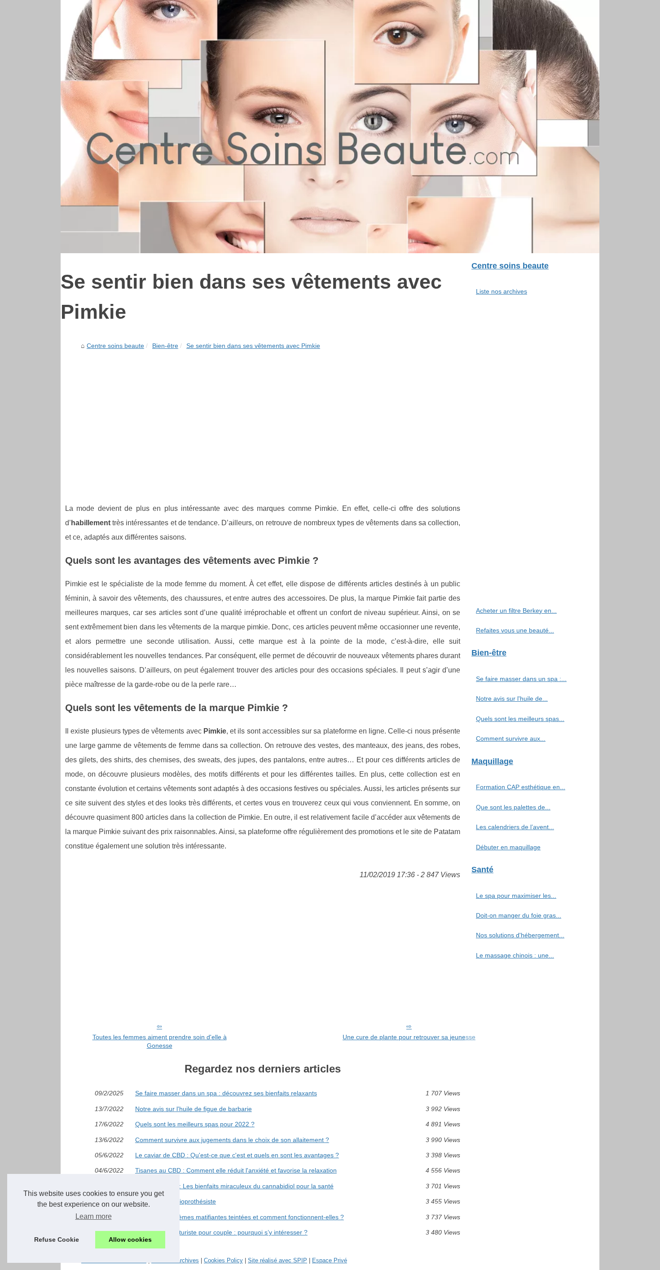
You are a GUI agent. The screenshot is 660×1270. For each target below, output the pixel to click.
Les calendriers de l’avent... (515, 827)
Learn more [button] (93, 1216)
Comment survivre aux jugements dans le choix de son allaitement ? (232, 1140)
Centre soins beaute (115, 345)
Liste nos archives (501, 291)
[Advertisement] (263, 420)
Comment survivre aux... (511, 738)
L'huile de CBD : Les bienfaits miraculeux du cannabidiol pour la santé (234, 1186)
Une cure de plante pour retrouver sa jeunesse (409, 1037)
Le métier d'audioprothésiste (175, 1201)
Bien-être (165, 345)
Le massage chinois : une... (515, 955)
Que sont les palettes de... (513, 807)
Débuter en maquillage (508, 847)
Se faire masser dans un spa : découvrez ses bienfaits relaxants (226, 1093)
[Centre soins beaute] (330, 126)
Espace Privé (329, 1260)
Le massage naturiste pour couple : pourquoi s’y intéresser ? (221, 1232)
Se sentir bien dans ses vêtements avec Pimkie (253, 345)
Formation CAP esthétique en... (520, 787)
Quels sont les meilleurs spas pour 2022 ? (195, 1124)
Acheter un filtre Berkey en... (516, 610)
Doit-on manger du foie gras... (518, 915)
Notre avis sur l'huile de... (512, 698)
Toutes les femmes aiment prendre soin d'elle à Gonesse (159, 1041)
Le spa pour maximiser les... (516, 895)
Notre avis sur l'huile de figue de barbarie (193, 1109)
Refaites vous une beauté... (515, 630)
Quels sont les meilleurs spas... (520, 718)
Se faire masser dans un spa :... (521, 678)
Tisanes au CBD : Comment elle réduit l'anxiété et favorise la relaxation (236, 1170)
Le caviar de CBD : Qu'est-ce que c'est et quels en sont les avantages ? (237, 1155)
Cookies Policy (223, 1260)
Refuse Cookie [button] (56, 1239)
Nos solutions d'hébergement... (520, 935)
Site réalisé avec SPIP (277, 1260)
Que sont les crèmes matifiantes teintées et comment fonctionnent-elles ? (239, 1217)
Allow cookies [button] (130, 1239)
